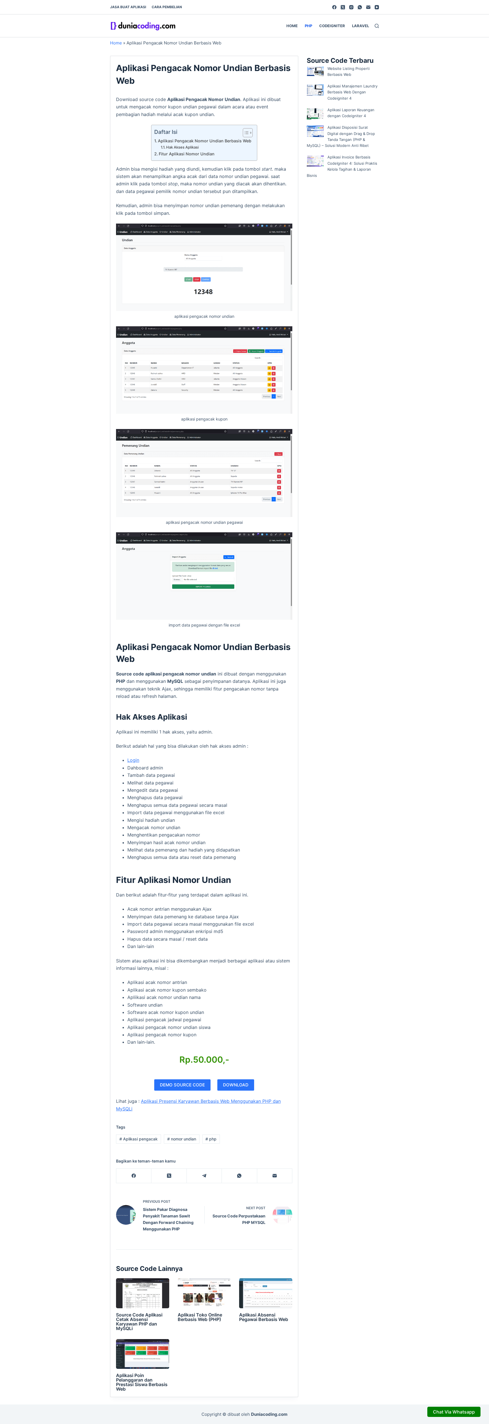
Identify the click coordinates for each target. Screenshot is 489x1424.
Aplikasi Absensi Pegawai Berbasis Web (263, 1317)
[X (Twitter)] (343, 7)
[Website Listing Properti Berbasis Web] (315, 71)
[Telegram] (204, 1176)
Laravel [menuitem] (360, 25)
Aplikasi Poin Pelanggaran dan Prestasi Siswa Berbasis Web (142, 1382)
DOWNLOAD (235, 1085)
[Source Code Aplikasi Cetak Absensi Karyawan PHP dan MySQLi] (142, 1293)
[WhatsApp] (360, 7)
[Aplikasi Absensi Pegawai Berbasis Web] (265, 1293)
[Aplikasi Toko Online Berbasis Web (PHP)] (204, 1293)
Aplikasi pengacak (138, 1138)
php (210, 1138)
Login (133, 760)
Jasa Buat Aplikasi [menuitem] (128, 7)
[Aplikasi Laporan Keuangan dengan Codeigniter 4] (315, 113)
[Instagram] (351, 7)
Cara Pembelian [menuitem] (167, 7)
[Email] (368, 7)
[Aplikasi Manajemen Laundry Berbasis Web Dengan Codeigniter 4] (315, 90)
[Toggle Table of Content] (245, 133)
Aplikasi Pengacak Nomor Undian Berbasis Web (204, 140)
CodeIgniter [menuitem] (332, 25)
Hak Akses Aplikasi (182, 147)
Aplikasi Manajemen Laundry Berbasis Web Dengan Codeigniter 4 (352, 92)
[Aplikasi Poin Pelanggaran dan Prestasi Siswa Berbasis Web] (142, 1354)
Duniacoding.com (269, 1414)
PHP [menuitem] (308, 25)
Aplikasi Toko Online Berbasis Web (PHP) (200, 1317)
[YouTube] (377, 7)
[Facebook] (334, 7)
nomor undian (181, 1138)
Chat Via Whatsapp (454, 1412)
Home (116, 43)
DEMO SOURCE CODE (182, 1085)
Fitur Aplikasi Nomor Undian (187, 153)
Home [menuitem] (292, 25)
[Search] (377, 26)
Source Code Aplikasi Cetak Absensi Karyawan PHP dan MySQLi (139, 1321)
